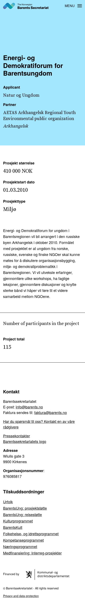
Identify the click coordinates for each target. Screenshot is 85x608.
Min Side (58, 5)
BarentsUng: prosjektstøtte (25, 508)
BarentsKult (12, 527)
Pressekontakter (16, 435)
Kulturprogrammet (18, 521)
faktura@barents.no (50, 412)
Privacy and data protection (21, 596)
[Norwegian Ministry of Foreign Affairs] (48, 574)
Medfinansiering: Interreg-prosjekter (32, 553)
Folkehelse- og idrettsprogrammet (31, 533)
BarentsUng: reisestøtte (22, 514)
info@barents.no (29, 406)
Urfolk (8, 501)
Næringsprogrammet (20, 546)
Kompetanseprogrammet (23, 540)
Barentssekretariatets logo (24, 441)
